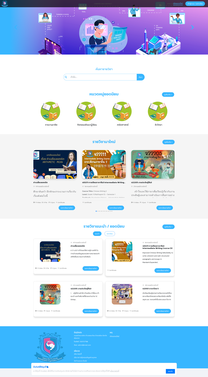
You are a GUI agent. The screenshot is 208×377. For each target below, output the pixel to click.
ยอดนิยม (110, 233)
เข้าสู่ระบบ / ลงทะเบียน (195, 3)
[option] (50, 115)
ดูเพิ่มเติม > (168, 94)
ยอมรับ (170, 371)
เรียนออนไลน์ (178, 3)
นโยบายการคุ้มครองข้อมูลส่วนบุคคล (85, 357)
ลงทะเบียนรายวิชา (67, 208)
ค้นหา (140, 77)
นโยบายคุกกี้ (78, 354)
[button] (15, 27)
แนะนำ (97, 233)
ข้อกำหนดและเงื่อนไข (80, 361)
